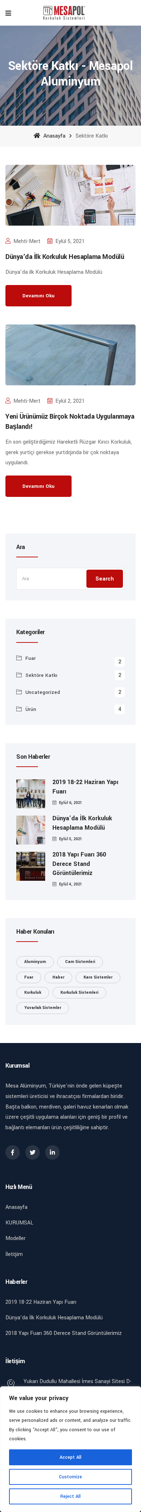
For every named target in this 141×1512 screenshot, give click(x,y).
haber (58, 977)
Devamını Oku (38, 295)
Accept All (70, 1457)
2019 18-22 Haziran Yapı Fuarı (85, 786)
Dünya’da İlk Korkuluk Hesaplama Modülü (64, 256)
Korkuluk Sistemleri (79, 992)
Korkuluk (32, 992)
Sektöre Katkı (41, 675)
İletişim (14, 1254)
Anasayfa (53, 136)
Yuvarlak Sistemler (42, 1007)
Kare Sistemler (98, 977)
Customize (70, 1477)
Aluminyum (35, 961)
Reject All (70, 1496)
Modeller (15, 1238)
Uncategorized (42, 692)
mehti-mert (26, 241)
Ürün (30, 709)
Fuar (30, 658)
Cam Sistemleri (80, 961)
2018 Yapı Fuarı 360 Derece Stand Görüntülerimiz (79, 863)
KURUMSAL (19, 1223)
